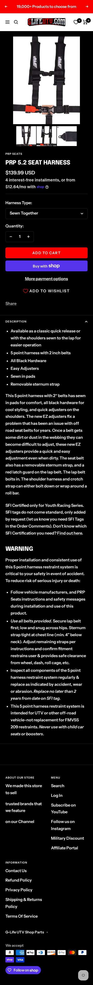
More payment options (46, 278)
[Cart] (85, 22)
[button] (26, 136)
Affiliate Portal (64, 848)
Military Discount (67, 838)
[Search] (16, 22)
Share (10, 303)
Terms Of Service (21, 916)
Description (16, 321)
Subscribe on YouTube (63, 809)
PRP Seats (13, 153)
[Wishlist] (76, 22)
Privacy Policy (19, 889)
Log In (57, 795)
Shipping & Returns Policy (23, 903)
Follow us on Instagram (63, 825)
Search (57, 785)
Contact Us (16, 870)
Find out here (69, 533)
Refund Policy (18, 880)
